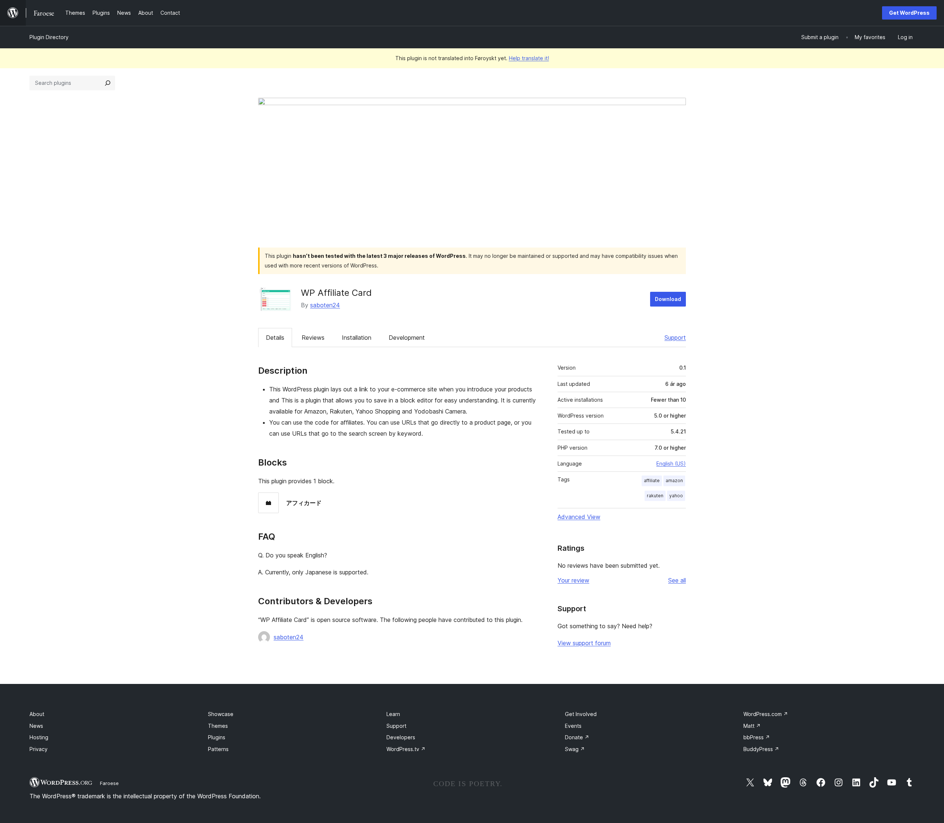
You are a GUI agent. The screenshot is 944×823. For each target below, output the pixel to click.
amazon (674, 480)
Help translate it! (529, 58)
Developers (400, 737)
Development (407, 337)
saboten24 (325, 305)
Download (668, 299)
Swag (575, 749)
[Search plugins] (107, 83)
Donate (577, 737)
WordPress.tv (406, 749)
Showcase (220, 714)
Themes (218, 726)
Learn (393, 714)
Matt (752, 726)
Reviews (313, 337)
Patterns (218, 749)
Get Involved (581, 714)
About (37, 714)
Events (573, 726)
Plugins (216, 737)
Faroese (109, 783)
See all (677, 580)
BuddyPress (761, 749)
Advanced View (579, 517)
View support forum (584, 643)
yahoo (676, 495)
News (36, 726)
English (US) (671, 463)
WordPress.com (765, 714)
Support (675, 337)
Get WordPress (909, 13)
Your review (573, 580)
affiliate (652, 480)
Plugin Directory (49, 37)
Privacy (39, 749)
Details (275, 337)
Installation (356, 337)
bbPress (756, 737)
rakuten (655, 495)
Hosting (39, 737)
